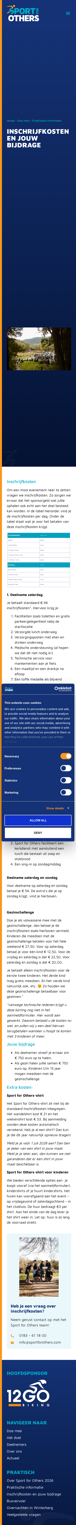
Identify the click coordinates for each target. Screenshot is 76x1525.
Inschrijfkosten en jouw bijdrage (34, 1494)
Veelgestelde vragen (24, 1514)
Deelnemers (17, 1444)
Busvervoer (16, 1501)
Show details (55, 808)
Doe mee (23, 120)
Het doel (14, 1438)
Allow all (38, 820)
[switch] (66, 768)
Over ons (14, 1451)
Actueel (13, 1458)
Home (11, 120)
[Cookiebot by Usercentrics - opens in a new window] (55, 689)
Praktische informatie (46, 120)
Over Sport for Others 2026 (30, 1480)
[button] (68, 13)
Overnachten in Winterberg (30, 1508)
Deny (38, 832)
